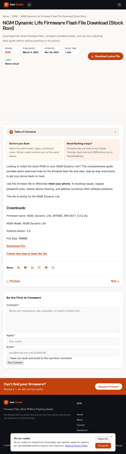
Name (11, 335)
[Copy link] (53, 267)
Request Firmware (108, 386)
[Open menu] (119, 4)
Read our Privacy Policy (76, 446)
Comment (13, 305)
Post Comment (15, 362)
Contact (81, 425)
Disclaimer (82, 430)
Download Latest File (107, 56)
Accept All (103, 445)
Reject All (103, 438)
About (80, 419)
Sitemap (118, 445)
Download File (16, 246)
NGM (15, 16)
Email (11, 347)
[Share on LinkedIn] (32, 267)
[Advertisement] (63, 91)
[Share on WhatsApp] (39, 267)
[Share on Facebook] (25, 267)
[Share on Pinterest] (46, 267)
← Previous (13, 281)
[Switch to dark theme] (29, 5)
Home (6, 16)
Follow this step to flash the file (27, 253)
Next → (115, 281)
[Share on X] (18, 267)
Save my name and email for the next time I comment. (41, 358)
